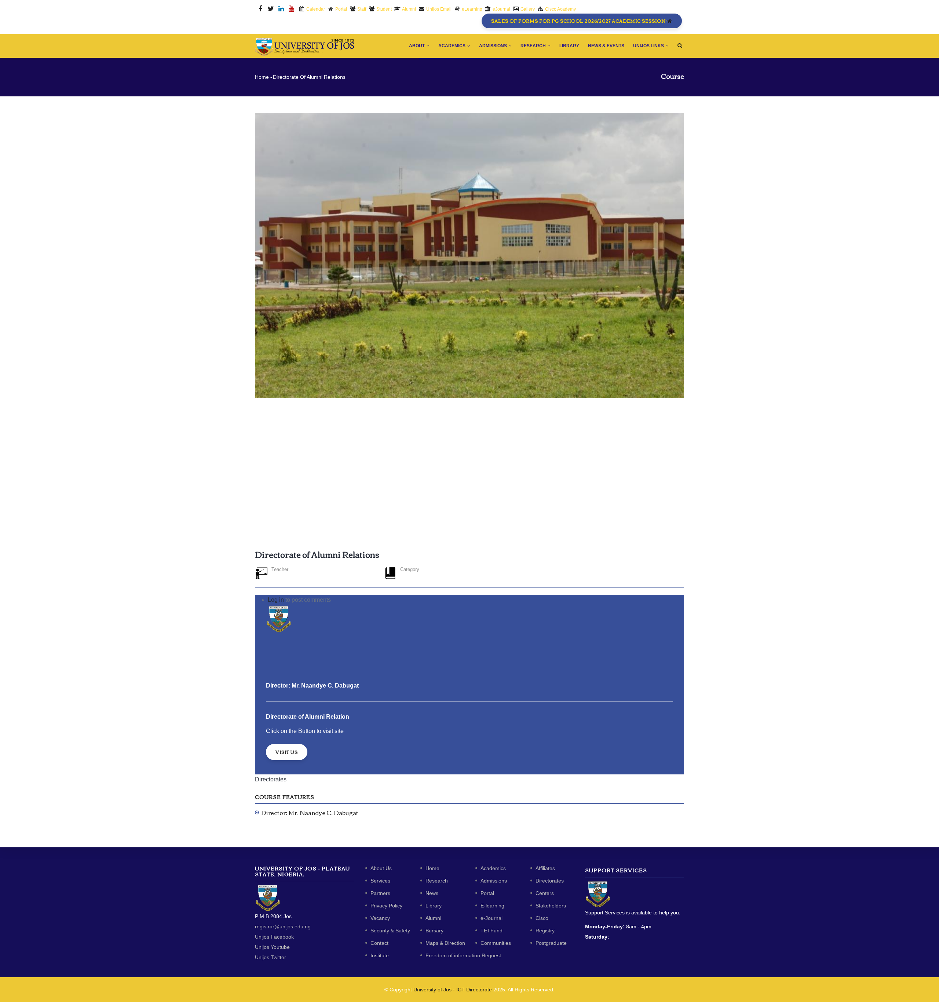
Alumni (433, 918)
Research (533, 45)
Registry (545, 930)
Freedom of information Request (463, 955)
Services (380, 881)
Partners (380, 893)
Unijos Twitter (270, 957)
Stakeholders (551, 906)
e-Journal (492, 918)
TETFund (492, 930)
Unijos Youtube (272, 947)
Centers (545, 893)
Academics (452, 45)
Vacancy (380, 918)
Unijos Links (649, 45)
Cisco (542, 918)
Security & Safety (390, 930)
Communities (496, 943)
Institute (379, 955)
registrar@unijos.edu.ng (283, 926)
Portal (487, 893)
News (431, 893)
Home (262, 77)
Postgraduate (551, 943)
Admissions (493, 45)
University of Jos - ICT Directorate (452, 989)
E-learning (492, 906)
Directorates (270, 779)
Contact (379, 943)
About (417, 45)
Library (569, 45)
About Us (381, 868)
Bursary (434, 930)
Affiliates (545, 868)
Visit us (286, 752)
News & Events (606, 45)
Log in (276, 600)
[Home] (304, 45)
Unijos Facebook (274, 937)
